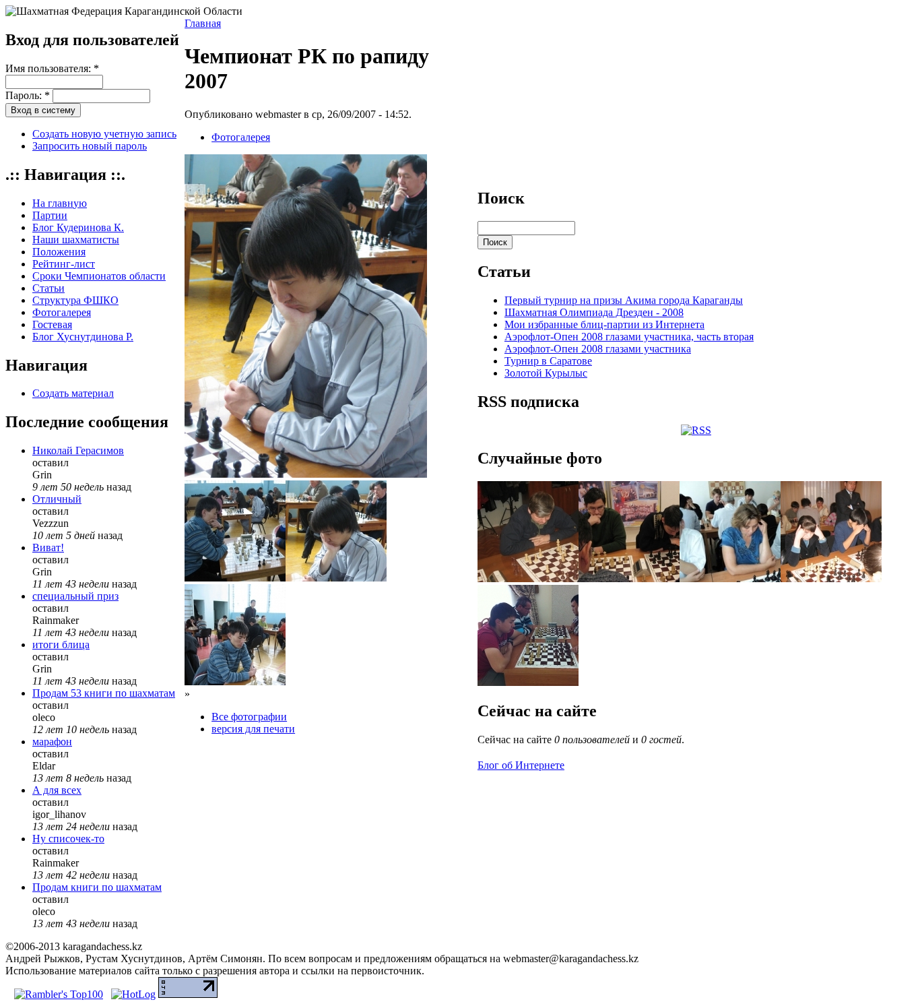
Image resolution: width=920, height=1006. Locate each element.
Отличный (56, 499)
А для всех (56, 790)
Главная (203, 23)
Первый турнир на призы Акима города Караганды (623, 300)
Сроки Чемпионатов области (99, 276)
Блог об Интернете (521, 765)
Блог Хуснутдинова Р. (82, 336)
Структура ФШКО (75, 300)
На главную (59, 203)
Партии (49, 215)
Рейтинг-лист (63, 264)
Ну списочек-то (68, 838)
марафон (52, 741)
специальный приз (75, 596)
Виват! (48, 547)
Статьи (48, 288)
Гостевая (52, 324)
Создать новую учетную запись (104, 133)
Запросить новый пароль (89, 146)
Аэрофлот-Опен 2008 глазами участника (597, 348)
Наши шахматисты (75, 239)
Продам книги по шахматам (97, 887)
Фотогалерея (61, 312)
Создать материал (73, 393)
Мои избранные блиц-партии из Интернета (604, 324)
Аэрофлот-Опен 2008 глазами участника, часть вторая (629, 336)
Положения (59, 251)
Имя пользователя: (52, 68)
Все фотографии (249, 716)
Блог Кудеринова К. (78, 227)
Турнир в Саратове (548, 361)
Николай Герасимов (78, 450)
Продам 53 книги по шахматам (103, 693)
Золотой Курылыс (545, 373)
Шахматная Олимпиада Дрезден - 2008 (594, 312)
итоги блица (61, 644)
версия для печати (253, 728)
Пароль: (27, 95)
